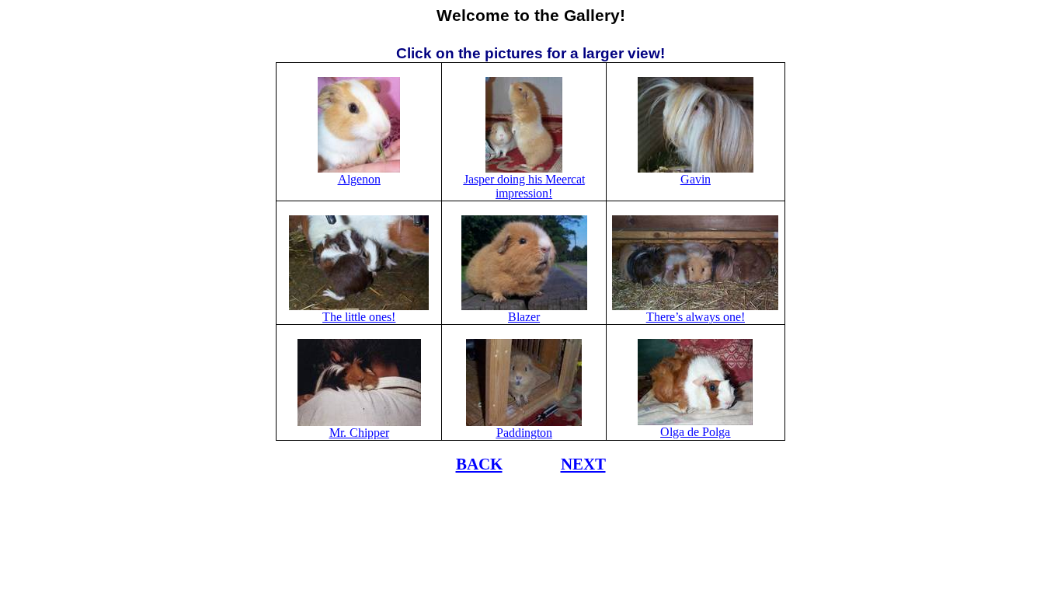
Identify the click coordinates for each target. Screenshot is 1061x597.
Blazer (524, 316)
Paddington (524, 432)
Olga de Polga (695, 431)
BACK (479, 464)
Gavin (695, 179)
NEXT (583, 464)
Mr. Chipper (359, 432)
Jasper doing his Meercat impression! (524, 186)
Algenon (359, 179)
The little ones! (358, 316)
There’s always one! (695, 316)
